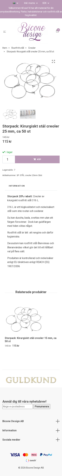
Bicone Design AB (13, 425)
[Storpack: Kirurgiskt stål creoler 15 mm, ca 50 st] (31, 323)
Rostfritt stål (17, 52)
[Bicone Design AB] (31, 34)
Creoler (32, 52)
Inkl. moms (29, 3)
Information (9, 435)
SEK (44, 3)
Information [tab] (17, 190)
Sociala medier (11, 444)
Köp (39, 164)
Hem (4, 52)
